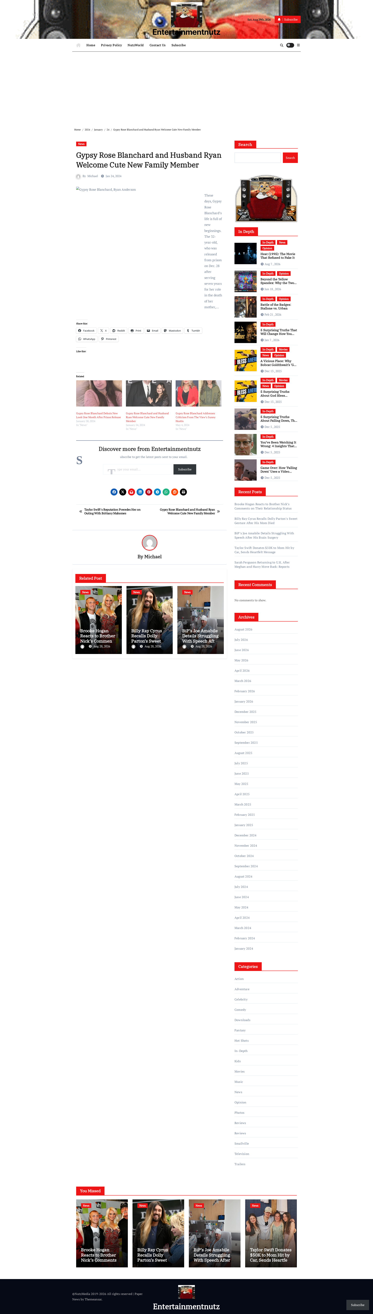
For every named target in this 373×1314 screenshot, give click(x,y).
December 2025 (245, 712)
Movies (283, 349)
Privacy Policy (111, 45)
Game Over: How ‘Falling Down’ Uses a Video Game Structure (279, 471)
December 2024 (245, 835)
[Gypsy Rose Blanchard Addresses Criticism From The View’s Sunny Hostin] (198, 393)
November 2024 (245, 845)
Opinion (267, 248)
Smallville (241, 1143)
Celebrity (241, 999)
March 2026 (242, 681)
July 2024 (241, 887)
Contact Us (158, 45)
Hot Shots (241, 1040)
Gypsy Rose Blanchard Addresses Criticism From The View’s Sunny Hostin (195, 417)
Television (241, 1154)
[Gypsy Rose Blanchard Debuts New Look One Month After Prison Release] (99, 393)
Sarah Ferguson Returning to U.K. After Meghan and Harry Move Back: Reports (262, 564)
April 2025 (242, 794)
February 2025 (244, 814)
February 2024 (244, 938)
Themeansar (93, 1299)
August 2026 (243, 629)
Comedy (240, 1009)
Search (245, 144)
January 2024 (243, 948)
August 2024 (243, 876)
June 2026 (241, 650)
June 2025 (241, 773)
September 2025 (246, 742)
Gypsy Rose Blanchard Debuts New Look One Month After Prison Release (98, 415)
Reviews (240, 1123)
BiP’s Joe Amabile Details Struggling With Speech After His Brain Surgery (200, 638)
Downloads (242, 1020)
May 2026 (241, 660)
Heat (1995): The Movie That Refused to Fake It (278, 255)
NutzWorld (136, 45)
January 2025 (243, 825)
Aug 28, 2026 (101, 646)
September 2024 (246, 866)
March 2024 (242, 928)
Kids (237, 1061)
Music (238, 1082)
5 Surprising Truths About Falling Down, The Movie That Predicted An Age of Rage (279, 422)
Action (239, 979)
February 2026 (244, 691)
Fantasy (240, 1030)
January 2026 (243, 701)
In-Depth (268, 242)
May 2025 (241, 784)
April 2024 (242, 917)
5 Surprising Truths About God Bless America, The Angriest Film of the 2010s (277, 397)
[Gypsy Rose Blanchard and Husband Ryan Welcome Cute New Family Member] (149, 393)
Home (90, 45)
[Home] (78, 45)
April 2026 (242, 670)
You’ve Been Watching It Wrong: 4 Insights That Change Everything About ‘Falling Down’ (278, 447)
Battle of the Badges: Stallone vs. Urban (276, 306)
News (81, 144)
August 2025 (243, 753)
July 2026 (241, 639)
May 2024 (241, 907)
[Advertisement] (187, 86)
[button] (298, 45)
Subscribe (179, 45)
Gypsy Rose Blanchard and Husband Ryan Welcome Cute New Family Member (147, 417)
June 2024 (241, 897)
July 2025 (241, 763)
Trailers (240, 1164)
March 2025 (242, 804)
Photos (239, 1112)
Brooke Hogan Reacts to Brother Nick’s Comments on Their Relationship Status (263, 506)
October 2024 (244, 856)
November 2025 (245, 722)
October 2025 (244, 732)
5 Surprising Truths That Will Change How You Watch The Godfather (279, 333)
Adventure (241, 989)
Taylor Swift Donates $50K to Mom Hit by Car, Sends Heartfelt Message (264, 550)
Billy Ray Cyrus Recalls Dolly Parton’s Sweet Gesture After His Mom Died (148, 641)
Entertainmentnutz (186, 32)
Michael (92, 176)
